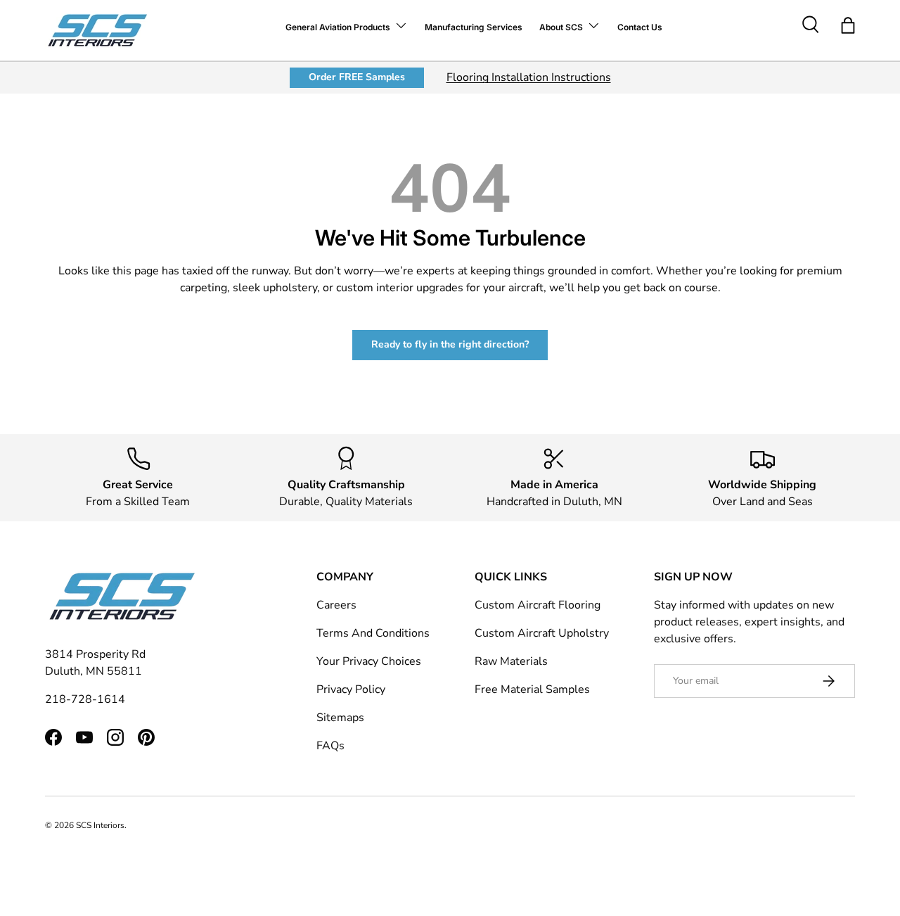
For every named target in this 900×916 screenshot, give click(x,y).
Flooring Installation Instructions (528, 77)
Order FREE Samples (357, 77)
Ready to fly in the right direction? (450, 344)
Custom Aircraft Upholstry (542, 633)
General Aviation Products (337, 27)
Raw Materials (511, 661)
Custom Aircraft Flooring (537, 605)
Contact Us (639, 27)
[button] (848, 25)
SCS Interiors (100, 825)
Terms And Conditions (373, 633)
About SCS (561, 27)
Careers (336, 605)
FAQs (330, 745)
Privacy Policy (350, 689)
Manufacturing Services (473, 27)
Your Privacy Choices (368, 661)
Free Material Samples (532, 689)
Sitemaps (340, 717)
